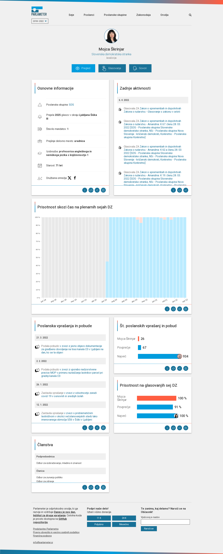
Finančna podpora (42, 535)
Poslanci (89, 14)
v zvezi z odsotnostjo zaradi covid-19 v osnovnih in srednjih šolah (69, 394)
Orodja (164, 14)
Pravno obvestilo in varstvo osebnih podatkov (56, 532)
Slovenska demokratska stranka (111, 54)
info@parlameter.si (43, 542)
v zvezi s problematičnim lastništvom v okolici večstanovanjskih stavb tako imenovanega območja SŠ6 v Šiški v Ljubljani (69, 416)
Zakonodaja (143, 14)
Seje (71, 14)
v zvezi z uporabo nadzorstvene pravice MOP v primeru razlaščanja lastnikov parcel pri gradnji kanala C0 (72, 373)
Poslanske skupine (115, 14)
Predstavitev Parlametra (45, 529)
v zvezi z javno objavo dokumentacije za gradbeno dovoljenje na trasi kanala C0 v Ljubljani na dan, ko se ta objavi (72, 349)
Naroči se (149, 528)
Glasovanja (114, 68)
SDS (71, 104)
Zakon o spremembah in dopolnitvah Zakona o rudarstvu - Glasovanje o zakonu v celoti (152, 110)
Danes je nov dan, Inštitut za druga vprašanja (54, 513)
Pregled (85, 68)
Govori (143, 68)
